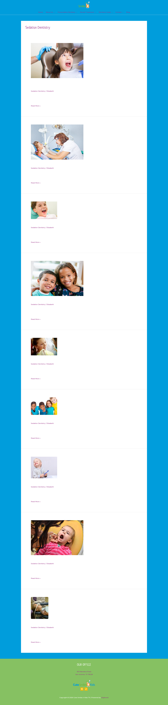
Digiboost (105, 697)
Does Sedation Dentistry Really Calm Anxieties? (61, 223)
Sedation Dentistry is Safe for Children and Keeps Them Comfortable (75, 419)
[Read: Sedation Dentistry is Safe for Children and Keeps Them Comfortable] (44, 406)
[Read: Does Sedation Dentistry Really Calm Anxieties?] (44, 210)
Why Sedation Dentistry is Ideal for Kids (57, 360)
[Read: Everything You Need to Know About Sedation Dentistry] (39, 608)
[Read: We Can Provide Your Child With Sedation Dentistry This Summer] (57, 278)
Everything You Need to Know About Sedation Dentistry (67, 623)
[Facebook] (81, 689)
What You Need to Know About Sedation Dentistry (63, 559)
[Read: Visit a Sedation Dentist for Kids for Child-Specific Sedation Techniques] (57, 142)
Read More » (36, 106)
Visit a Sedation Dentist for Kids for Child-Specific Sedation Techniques (77, 164)
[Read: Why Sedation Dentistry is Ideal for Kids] (44, 346)
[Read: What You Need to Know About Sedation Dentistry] (57, 537)
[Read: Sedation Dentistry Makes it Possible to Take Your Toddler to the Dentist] (44, 467)
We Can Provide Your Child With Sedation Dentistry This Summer (72, 300)
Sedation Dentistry (38, 91)
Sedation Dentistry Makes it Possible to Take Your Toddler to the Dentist (78, 483)
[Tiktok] (86, 689)
